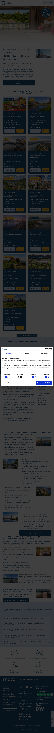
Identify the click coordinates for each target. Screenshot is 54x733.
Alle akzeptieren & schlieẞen (44, 382)
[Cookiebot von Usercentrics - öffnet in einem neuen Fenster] (46, 349)
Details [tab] (27, 353)
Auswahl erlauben (27, 382)
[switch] (20, 377)
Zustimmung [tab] (9, 353)
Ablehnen (10, 382)
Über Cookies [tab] (44, 353)
